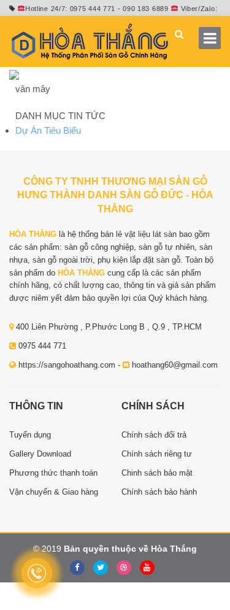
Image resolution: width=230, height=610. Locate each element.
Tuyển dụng (30, 434)
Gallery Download (40, 453)
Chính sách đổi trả (153, 434)
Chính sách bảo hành (159, 491)
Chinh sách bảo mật (157, 472)
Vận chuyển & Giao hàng (53, 491)
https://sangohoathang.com (66, 364)
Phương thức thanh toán (53, 472)
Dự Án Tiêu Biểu (48, 130)
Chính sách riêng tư (156, 453)
